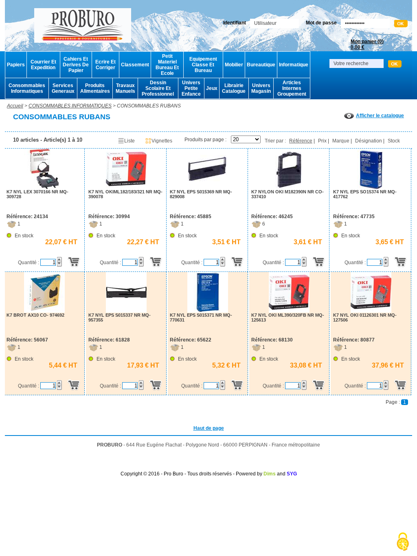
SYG (292, 474)
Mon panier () (367, 44)
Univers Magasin (261, 88)
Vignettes (161, 141)
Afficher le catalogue (380, 115)
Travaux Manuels (125, 88)
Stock (394, 141)
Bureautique (261, 65)
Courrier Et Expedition (43, 64)
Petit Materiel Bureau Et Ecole (167, 64)
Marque (340, 141)
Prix (322, 141)
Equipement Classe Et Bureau (203, 64)
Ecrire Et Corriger (105, 64)
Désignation (368, 141)
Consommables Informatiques (27, 88)
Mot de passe (321, 23)
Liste (129, 141)
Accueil (15, 106)
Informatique (293, 65)
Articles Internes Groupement (291, 88)
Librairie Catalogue (234, 88)
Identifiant (234, 23)
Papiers (16, 65)
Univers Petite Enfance (191, 88)
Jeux (211, 88)
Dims (269, 474)
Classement (135, 65)
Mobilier (234, 65)
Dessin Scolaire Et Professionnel (158, 88)
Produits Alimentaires (95, 88)
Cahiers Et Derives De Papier (76, 64)
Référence (300, 141)
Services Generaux (63, 88)
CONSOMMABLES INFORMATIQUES (70, 106)
